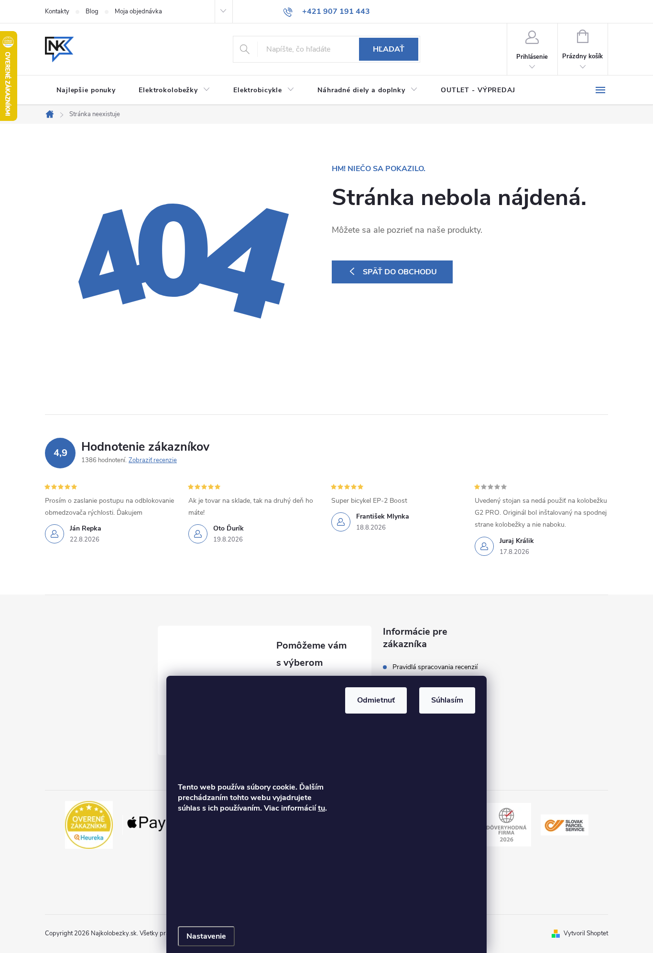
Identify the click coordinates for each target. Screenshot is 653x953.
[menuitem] (86, 90)
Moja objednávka (138, 11)
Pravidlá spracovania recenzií (435, 667)
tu (321, 808)
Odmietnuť (376, 700)
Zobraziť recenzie (153, 460)
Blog (92, 11)
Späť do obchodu (400, 272)
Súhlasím (447, 700)
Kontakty (57, 11)
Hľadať (388, 49)
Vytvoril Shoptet (586, 933)
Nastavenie (206, 936)
